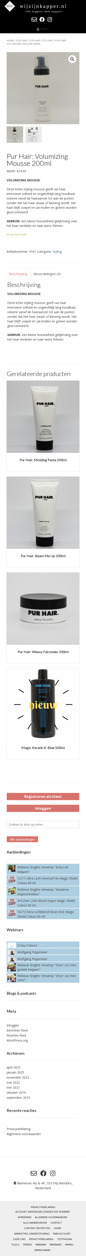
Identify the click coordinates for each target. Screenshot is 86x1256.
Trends (27, 1244)
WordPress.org (17, 1040)
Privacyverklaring (18, 1129)
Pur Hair (21, 40)
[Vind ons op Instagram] (49, 19)
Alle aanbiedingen (22, 839)
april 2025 (14, 1067)
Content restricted (37, 1228)
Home (10, 40)
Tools (15, 1244)
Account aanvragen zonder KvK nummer (42, 1211)
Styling (48, 40)
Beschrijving (18, 274)
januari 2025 (15, 1072)
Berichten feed (17, 1030)
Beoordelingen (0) (47, 274)
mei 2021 (13, 1087)
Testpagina (64, 1239)
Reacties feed (16, 1035)
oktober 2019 (16, 1092)
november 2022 (18, 1077)
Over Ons (19, 1239)
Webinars (56, 1244)
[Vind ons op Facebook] (42, 19)
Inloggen (43, 808)
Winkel (69, 1244)
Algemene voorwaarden (24, 1134)
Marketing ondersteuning (32, 1233)
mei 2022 (13, 1082)
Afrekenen (24, 1217)
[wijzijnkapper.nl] (43, 7)
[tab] (18, 273)
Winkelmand (42, 1250)
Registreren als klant (43, 796)
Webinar (41, 1244)
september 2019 (18, 1097)
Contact (56, 1222)
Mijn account (62, 1233)
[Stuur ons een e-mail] (34, 19)
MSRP (11, 171)
